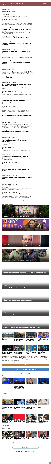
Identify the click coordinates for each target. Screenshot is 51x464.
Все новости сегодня (7, 204)
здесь (42, 362)
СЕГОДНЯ (33, 451)
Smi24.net (31, 358)
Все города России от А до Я (25, 447)
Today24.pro (3, 429)
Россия (4, 393)
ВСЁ (20, 451)
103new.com (44, 358)
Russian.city (4, 0)
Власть (4, 375)
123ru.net (47, 0)
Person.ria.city (20, 0)
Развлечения (5, 425)
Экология (27, 0)
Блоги (3, 411)
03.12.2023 (44, 3)
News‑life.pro (15, 0)
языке (34, 362)
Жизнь (4, 396)
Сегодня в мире (6, 428)
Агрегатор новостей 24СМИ (25, 373)
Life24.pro (3, 398)
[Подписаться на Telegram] (44, 1)
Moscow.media (9, 0)
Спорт (24, 0)
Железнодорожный (6, 11)
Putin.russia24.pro (4, 377)
